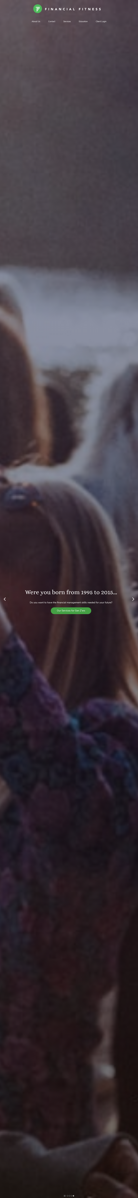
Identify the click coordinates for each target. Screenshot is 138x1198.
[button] (4, 599)
